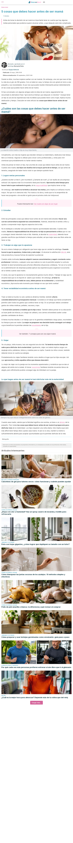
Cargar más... (36, 703)
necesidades (36, 325)
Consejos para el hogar (9, 510)
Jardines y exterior (7, 542)
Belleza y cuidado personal (10, 479)
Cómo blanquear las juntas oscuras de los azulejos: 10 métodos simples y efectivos (33, 575)
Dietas (3, 695)
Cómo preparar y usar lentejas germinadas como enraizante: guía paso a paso (35, 637)
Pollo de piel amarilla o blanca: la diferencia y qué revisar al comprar (31, 607)
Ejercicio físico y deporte (9, 665)
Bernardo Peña (19, 66)
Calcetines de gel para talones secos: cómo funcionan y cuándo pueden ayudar (36, 482)
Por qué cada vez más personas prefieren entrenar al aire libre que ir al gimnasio (36, 667)
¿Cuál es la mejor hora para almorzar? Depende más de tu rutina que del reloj (34, 697)
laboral (63, 252)
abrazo (62, 422)
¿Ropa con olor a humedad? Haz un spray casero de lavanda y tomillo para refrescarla (33, 513)
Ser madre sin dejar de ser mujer (46, 204)
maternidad (53, 234)
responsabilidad (41, 185)
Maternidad (4, 7)
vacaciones (36, 367)
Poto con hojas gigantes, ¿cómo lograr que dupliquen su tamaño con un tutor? (35, 544)
